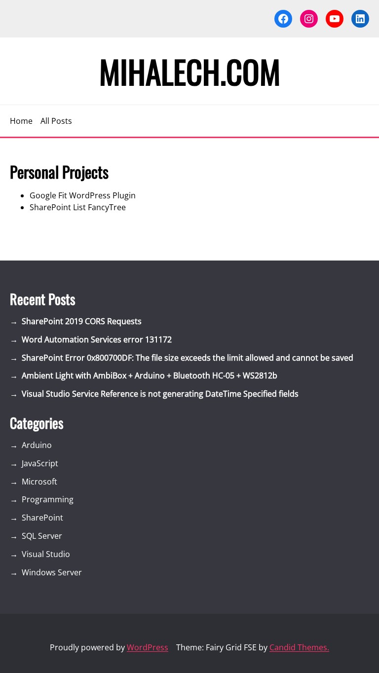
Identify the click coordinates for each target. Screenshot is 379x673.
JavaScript (40, 463)
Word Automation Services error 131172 (97, 339)
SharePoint (42, 517)
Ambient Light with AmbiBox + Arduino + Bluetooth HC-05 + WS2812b (149, 375)
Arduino (37, 445)
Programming (48, 499)
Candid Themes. (299, 647)
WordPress (147, 647)
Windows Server (52, 572)
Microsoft (39, 481)
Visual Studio (46, 554)
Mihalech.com (189, 71)
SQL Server (42, 535)
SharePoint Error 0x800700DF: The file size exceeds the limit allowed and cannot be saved (187, 357)
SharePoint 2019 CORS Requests (82, 321)
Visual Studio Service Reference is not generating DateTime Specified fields (160, 393)
